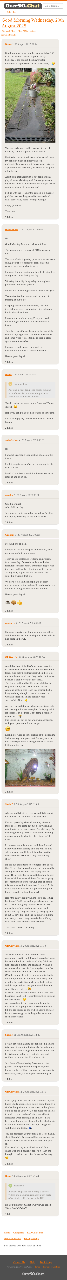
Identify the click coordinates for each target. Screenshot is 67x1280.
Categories (18, 1232)
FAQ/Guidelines (35, 1232)
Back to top (46, 1262)
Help (32, 1262)
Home (7, 1232)
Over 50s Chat (9, 12)
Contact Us (19, 1262)
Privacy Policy (31, 1238)
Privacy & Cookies (51, 1267)
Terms (37, 1267)
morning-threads (8, 35)
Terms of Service (12, 1238)
